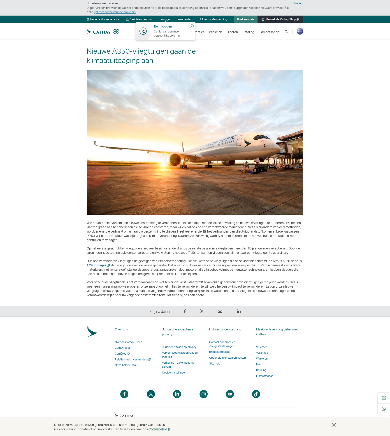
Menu (259, 364)
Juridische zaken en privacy (179, 347)
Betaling (261, 370)
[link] (185, 19)
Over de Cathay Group (128, 342)
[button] (103, 19)
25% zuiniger (98, 265)
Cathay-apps (122, 347)
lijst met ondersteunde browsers (115, 12)
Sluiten (298, 3)
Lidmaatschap (264, 376)
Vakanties (262, 352)
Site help (214, 363)
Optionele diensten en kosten (227, 357)
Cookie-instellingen (174, 372)
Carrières (122, 353)
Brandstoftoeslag (219, 351)
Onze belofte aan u (126, 365)
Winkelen (262, 358)
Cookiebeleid (160, 429)
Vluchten (261, 347)
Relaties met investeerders (133, 359)
